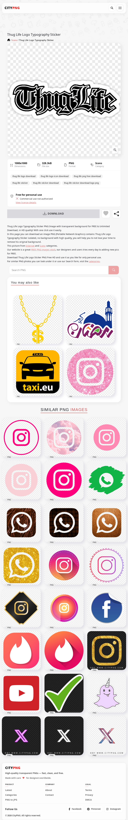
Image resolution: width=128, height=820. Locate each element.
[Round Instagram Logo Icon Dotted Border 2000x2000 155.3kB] (106, 565)
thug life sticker (20, 183)
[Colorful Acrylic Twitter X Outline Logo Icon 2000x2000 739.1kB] (106, 735)
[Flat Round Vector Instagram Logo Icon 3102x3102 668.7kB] (63, 565)
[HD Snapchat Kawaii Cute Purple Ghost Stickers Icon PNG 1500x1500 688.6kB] (106, 693)
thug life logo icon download (55, 176)
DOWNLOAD (56, 213)
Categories (11, 795)
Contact (49, 795)
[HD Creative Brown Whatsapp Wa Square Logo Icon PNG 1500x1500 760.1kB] (63, 522)
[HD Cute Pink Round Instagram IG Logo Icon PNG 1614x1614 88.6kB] (21, 480)
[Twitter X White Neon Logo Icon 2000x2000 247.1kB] (63, 735)
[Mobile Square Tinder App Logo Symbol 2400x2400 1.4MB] (21, 650)
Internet (30, 245)
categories (94, 261)
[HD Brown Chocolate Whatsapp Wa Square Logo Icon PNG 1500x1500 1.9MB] (21, 522)
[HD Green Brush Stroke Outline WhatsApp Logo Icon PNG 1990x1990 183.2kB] (106, 480)
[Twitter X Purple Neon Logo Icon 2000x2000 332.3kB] (21, 735)
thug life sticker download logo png (81, 183)
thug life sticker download (46, 183)
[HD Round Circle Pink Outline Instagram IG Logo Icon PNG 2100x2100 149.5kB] (63, 480)
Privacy (89, 795)
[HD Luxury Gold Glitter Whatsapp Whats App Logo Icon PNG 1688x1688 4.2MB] (21, 565)
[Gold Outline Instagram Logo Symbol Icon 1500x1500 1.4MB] (106, 650)
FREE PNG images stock (43, 249)
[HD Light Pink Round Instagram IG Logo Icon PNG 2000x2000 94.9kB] (106, 437)
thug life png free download (87, 176)
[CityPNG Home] (12, 8)
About (48, 790)
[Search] (111, 8)
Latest (8, 790)
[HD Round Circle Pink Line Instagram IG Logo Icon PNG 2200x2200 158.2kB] (21, 437)
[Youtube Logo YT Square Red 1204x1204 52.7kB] (21, 693)
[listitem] (75, 809)
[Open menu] (120, 8)
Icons (98, 163)
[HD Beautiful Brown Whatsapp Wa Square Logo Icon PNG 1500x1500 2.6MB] (106, 522)
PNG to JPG (11, 799)
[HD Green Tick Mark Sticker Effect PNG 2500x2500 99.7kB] (63, 693)
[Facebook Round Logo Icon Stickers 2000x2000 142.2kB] (106, 608)
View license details (26, 202)
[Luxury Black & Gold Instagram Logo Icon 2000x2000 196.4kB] (21, 608)
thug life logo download (23, 176)
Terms (88, 790)
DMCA (88, 799)
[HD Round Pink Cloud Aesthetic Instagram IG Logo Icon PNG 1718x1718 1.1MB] (63, 437)
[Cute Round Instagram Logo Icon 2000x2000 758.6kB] (63, 608)
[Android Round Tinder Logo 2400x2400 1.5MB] (63, 650)
